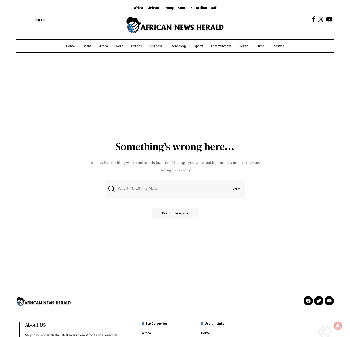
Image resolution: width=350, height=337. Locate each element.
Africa (138, 7)
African (153, 7)
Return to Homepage (175, 213)
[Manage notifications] (338, 326)
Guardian (199, 7)
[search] (20, 19)
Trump (168, 7)
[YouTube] (329, 19)
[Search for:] (170, 189)
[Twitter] (321, 19)
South (183, 7)
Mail (213, 7)
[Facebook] (314, 19)
